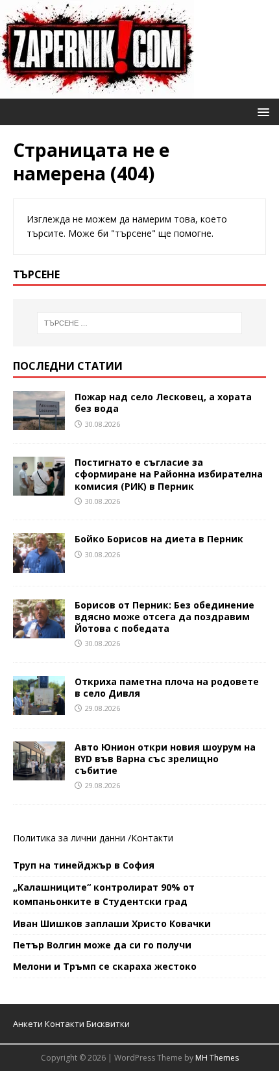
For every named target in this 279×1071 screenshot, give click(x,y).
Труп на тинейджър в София (83, 865)
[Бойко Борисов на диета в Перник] (39, 565)
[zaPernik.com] (97, 91)
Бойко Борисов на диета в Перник (159, 539)
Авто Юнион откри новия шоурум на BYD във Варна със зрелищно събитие (165, 758)
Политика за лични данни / (72, 838)
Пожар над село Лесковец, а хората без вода (163, 403)
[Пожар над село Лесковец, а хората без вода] (39, 422)
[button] (261, 111)
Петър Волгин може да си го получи (102, 945)
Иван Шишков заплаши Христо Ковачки (112, 923)
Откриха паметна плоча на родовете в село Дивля (167, 687)
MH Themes (217, 1057)
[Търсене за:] (140, 323)
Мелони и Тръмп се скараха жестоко (105, 966)
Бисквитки (108, 1023)
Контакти (152, 838)
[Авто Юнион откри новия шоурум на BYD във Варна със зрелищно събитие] (39, 773)
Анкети (28, 1023)
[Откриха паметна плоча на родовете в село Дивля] (39, 707)
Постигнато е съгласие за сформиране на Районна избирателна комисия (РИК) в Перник (169, 474)
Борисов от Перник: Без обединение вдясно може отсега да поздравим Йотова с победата (164, 616)
